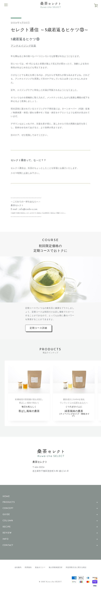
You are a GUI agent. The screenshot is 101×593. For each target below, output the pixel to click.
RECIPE (7, 527)
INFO (6, 539)
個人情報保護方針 (55, 567)
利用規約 (28, 567)
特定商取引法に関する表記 (76, 567)
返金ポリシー (40, 567)
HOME (6, 497)
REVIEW (7, 533)
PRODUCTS (9, 502)
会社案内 (18, 567)
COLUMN (8, 521)
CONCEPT (8, 508)
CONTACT (8, 545)
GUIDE (6, 515)
